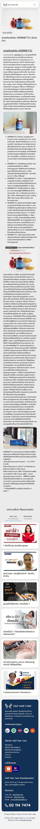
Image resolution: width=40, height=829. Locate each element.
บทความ (8, 755)
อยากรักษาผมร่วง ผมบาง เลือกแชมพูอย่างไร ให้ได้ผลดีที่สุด (19, 663)
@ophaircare (18, 794)
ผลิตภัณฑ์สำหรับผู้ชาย (12, 747)
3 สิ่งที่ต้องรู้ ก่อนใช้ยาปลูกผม (15, 545)
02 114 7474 (19, 805)
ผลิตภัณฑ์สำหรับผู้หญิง (13, 750)
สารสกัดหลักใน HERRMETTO (17, 50)
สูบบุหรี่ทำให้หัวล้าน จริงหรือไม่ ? (16, 603)
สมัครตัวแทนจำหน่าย (12, 752)
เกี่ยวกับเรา (9, 745)
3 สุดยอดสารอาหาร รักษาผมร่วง (17, 692)
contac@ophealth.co (19, 799)
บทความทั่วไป (7, 33)
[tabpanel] (20, 609)
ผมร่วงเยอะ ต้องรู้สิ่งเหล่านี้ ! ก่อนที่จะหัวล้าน (18, 575)
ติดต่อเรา (8, 757)
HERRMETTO (19, 55)
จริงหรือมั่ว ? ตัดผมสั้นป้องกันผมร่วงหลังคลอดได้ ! (19, 633)
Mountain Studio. (26, 820)
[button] (13, 517)
